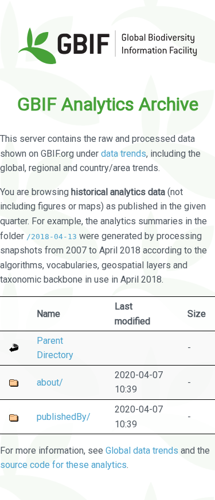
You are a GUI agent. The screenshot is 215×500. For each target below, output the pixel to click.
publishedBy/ (64, 416)
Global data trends (141, 450)
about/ (50, 382)
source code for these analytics (63, 464)
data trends (123, 153)
